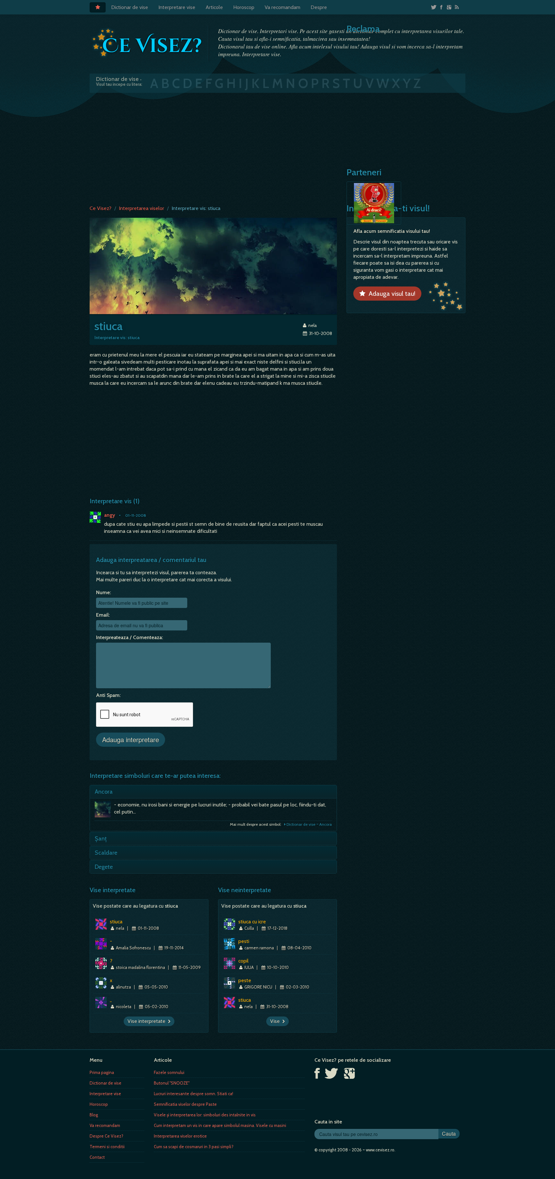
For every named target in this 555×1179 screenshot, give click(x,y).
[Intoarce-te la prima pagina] (147, 42)
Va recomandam (282, 7)
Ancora (104, 791)
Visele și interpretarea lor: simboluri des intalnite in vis (205, 1114)
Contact (97, 1157)
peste (244, 980)
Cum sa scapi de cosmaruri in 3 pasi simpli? (193, 1146)
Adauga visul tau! (390, 293)
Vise (276, 1021)
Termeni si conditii (107, 1146)
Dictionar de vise (129, 7)
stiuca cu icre (252, 922)
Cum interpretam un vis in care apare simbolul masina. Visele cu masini (220, 1125)
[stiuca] (213, 265)
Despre (319, 7)
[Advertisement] (277, 147)
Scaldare (106, 852)
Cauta (449, 1133)
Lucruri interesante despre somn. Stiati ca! (193, 1093)
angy (109, 515)
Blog (94, 1114)
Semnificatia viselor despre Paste (185, 1104)
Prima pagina (102, 1072)
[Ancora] (104, 811)
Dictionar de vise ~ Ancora (309, 824)
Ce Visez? (100, 208)
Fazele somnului (169, 1072)
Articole (214, 7)
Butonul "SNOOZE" (171, 1083)
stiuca (116, 922)
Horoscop (243, 7)
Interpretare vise (176, 7)
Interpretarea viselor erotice (180, 1136)
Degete (104, 866)
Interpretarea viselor (141, 208)
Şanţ (101, 838)
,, (111, 1000)
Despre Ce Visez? (106, 1136)
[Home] (98, 7)
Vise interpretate (148, 1021)
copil (243, 961)
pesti (243, 941)
